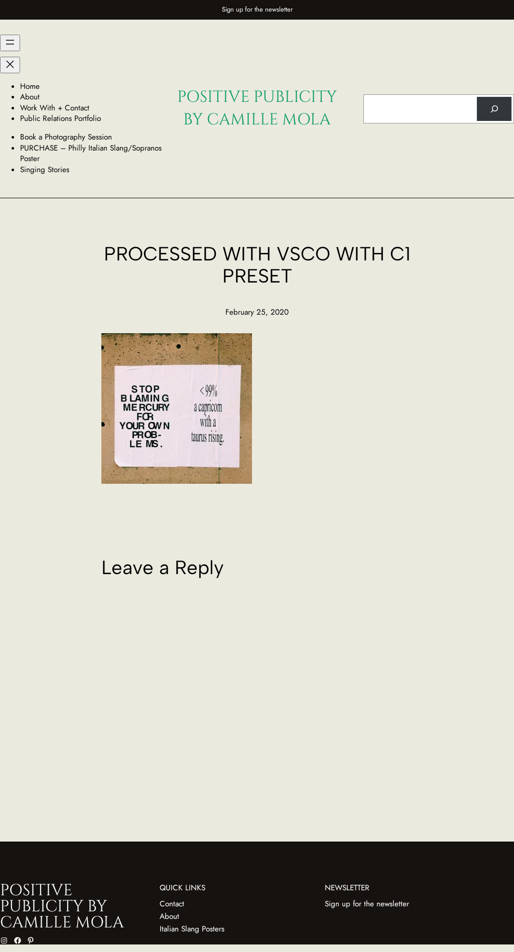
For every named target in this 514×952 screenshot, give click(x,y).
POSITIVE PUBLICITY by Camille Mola (257, 108)
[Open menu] (10, 43)
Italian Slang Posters (192, 928)
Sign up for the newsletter (257, 9)
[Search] (494, 109)
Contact (172, 903)
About (169, 916)
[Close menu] (10, 65)
